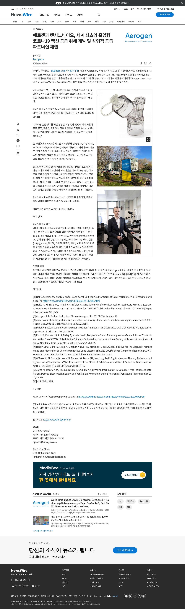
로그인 (160, 8)
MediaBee (108, 596)
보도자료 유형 (124, 578)
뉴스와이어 (72, 70)
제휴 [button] (120, 507)
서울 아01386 (26, 604)
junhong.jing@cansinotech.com (49, 456)
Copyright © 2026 (93, 604)
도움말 (125, 8)
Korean (39, 29)
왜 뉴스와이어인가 (97, 574)
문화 (37, 21)
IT (22, 21)
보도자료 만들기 (125, 574)
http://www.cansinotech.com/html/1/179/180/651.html (71, 300)
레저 (82, 21)
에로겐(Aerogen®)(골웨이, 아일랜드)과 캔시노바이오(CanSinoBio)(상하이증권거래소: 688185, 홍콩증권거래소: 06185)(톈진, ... (80, 524)
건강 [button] (120, 501)
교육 (89, 21)
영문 (139, 21)
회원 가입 (170, 8)
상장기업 (121, 21)
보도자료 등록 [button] (20, 580)
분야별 (64, 578)
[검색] (99, 15)
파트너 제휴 (73, 596)
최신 (15, 21)
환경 (104, 21)
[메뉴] (13, 8)
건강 (52, 21)
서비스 (56, 14)
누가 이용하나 (95, 586)
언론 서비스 (151, 574)
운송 (74, 21)
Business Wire (58, 70)
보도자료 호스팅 (153, 586)
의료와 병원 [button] (144, 501)
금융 (67, 21)
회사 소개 (14, 596)
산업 (30, 21)
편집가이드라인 (33, 596)
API (101, 596)
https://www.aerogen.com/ (56, 419)
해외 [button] (129, 507)
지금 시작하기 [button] (123, 550)
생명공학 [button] (130, 501)
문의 (132, 8)
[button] (140, 63)
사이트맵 (82, 596)
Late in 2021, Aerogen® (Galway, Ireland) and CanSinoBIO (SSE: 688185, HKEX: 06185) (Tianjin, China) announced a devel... (80, 511)
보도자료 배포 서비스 (24, 8)
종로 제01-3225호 (85, 601)
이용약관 (23, 596)
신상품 (131, 21)
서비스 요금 (94, 582)
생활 (44, 21)
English (89, 596)
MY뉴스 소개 (151, 578)
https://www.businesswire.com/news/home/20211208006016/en (111, 396)
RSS (57, 494)
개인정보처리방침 (47, 596)
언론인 (80, 14)
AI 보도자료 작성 (144, 8)
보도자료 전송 (152, 582)
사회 (97, 21)
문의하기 (36, 586)
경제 (59, 21)
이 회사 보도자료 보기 (43, 530)
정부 (111, 21)
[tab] (75, 570)
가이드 (68, 14)
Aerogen (38, 59)
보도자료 (44, 14)
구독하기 (103, 494)
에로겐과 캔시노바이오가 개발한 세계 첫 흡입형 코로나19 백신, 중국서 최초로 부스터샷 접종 (79, 518)
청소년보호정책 (61, 596)
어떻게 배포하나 (96, 578)
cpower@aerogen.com (45, 442)
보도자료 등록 (164, 14)
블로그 (116, 8)
